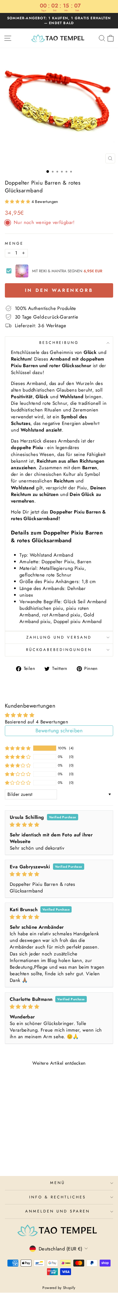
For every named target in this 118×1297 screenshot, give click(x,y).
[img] (59, 824)
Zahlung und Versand (59, 637)
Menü (57, 1182)
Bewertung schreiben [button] (59, 730)
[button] (18, 201)
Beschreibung (59, 342)
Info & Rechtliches (57, 1197)
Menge (14, 243)
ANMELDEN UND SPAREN (57, 1211)
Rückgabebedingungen (59, 649)
